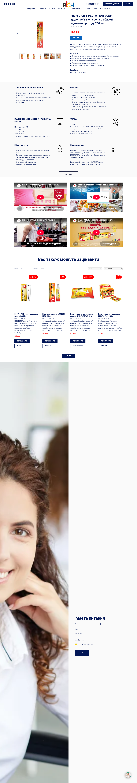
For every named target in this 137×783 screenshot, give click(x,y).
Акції (88, 9)
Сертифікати (105, 9)
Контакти (61, 9)
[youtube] (13, 4)
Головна (43, 9)
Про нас (52, 9)
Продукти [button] (31, 9)
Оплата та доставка (75, 9)
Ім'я (76, 629)
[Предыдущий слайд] (17, 33)
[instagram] (9, 4)
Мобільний (79, 640)
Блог (95, 9)
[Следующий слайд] (63, 33)
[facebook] (5, 4)
